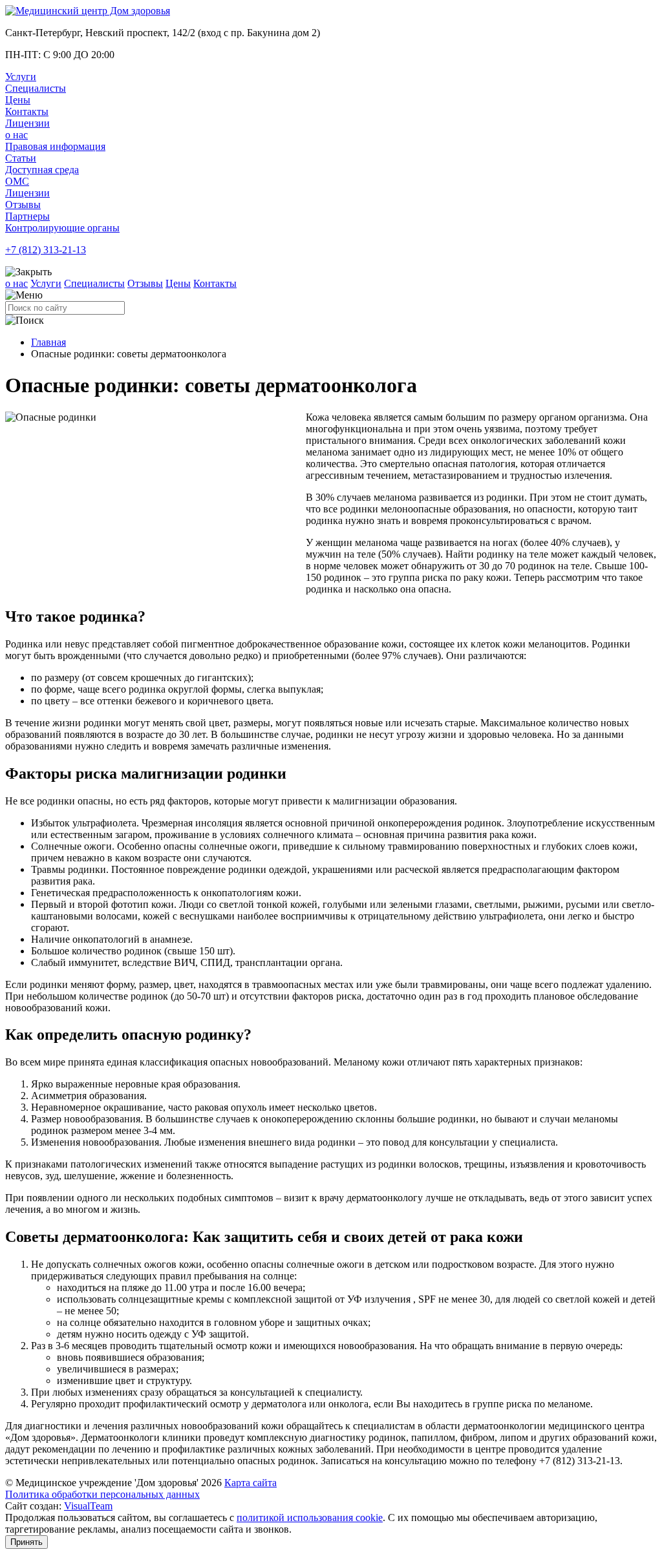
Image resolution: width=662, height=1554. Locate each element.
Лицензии (27, 123)
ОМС (17, 181)
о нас (16, 134)
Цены (17, 99)
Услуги (20, 76)
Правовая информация (55, 146)
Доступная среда (42, 169)
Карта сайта (250, 1482)
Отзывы (23, 204)
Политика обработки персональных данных (102, 1494)
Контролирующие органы (62, 227)
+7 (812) (45, 249)
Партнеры (27, 216)
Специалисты (35, 88)
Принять (26, 1542)
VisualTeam (88, 1505)
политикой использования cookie (310, 1517)
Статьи (20, 157)
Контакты (26, 111)
